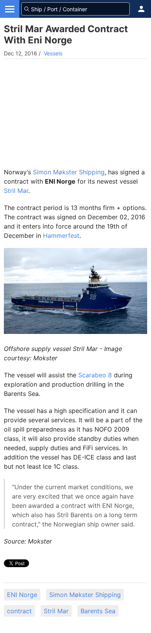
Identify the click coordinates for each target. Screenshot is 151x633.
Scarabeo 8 (95, 375)
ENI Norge (22, 595)
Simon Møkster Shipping (69, 172)
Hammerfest (61, 235)
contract (19, 611)
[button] (141, 9)
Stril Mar (16, 190)
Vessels (53, 53)
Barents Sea (98, 611)
